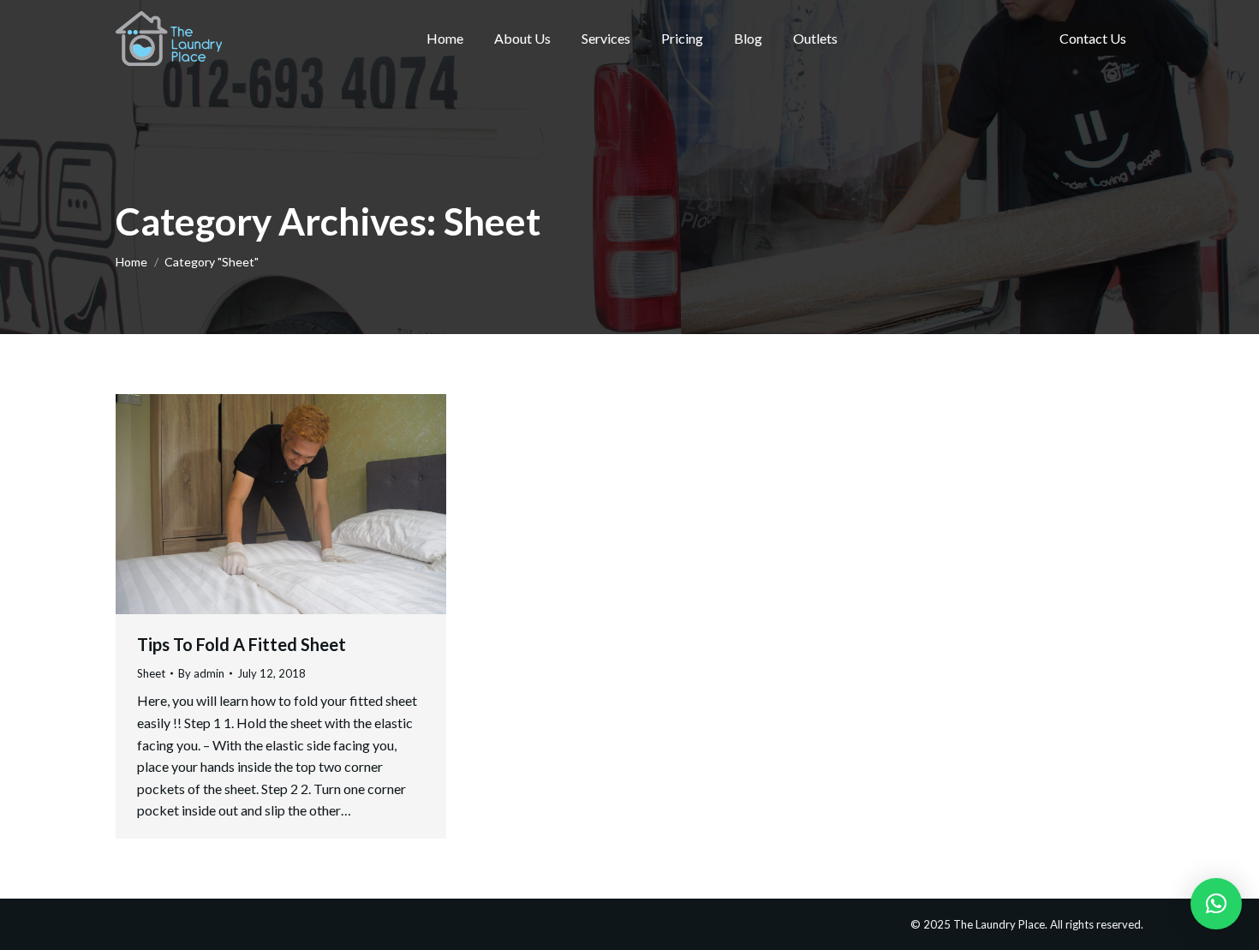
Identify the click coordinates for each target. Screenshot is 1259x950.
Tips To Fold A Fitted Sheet (241, 644)
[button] (1216, 903)
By (201, 673)
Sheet (151, 673)
